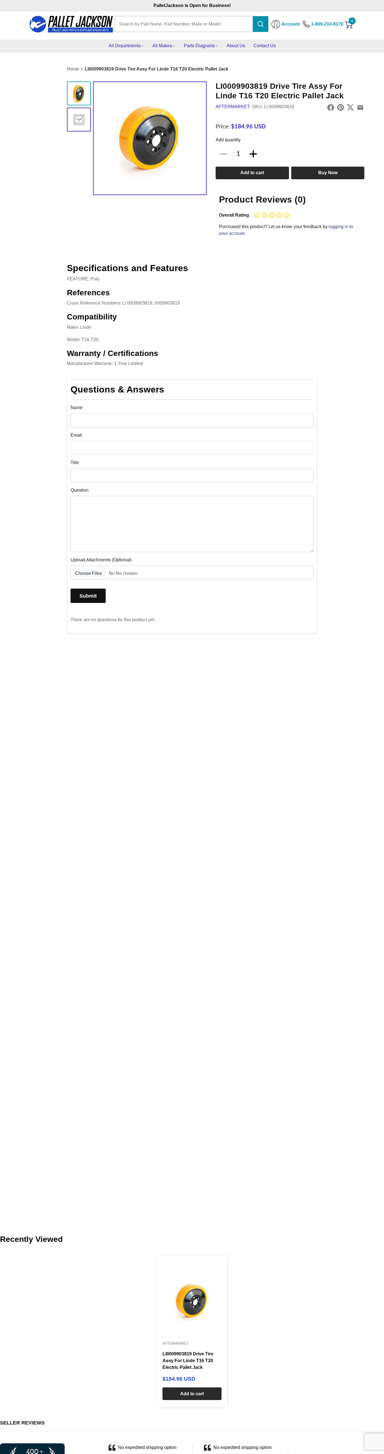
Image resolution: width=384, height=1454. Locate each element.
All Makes (162, 45)
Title (75, 462)
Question (80, 490)
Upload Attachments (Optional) (101, 559)
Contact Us (265, 45)
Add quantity (228, 139)
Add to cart (252, 172)
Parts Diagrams (199, 45)
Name (77, 407)
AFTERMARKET (233, 106)
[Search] (260, 24)
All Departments (125, 45)
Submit (88, 596)
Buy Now (328, 172)
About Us (236, 45)
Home (73, 69)
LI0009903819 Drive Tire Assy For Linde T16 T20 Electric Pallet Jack (156, 69)
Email (76, 435)
